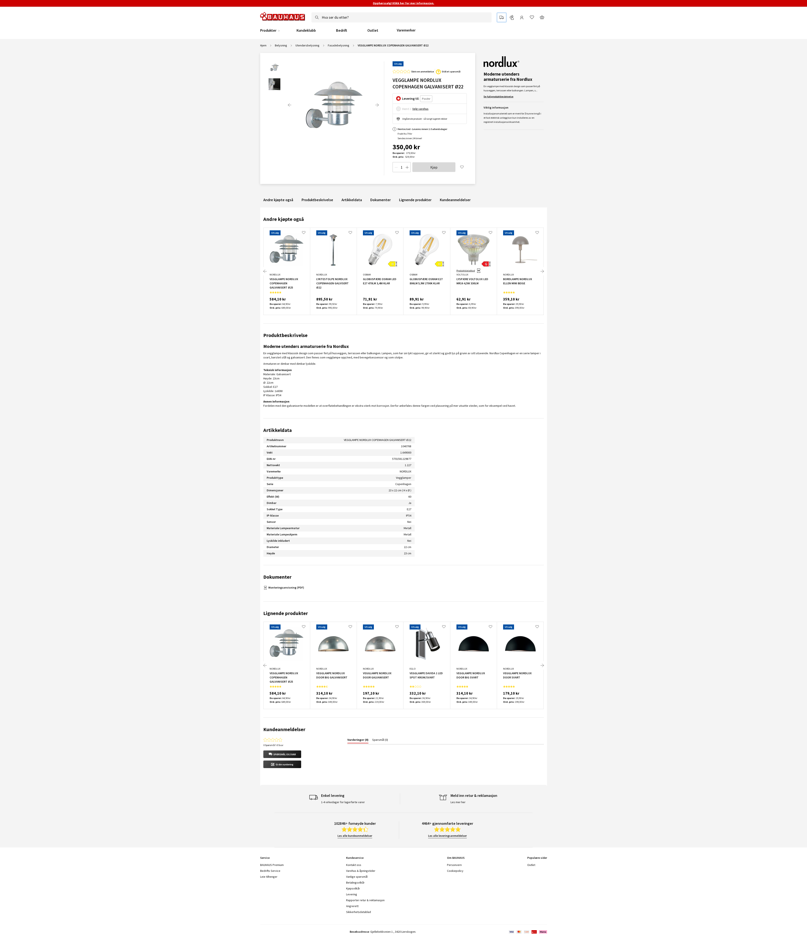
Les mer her (458, 802)
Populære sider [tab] (537, 858)
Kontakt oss (353, 865)
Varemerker (406, 30)
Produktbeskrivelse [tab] (285, 335)
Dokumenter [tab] (277, 577)
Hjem (263, 45)
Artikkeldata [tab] (277, 430)
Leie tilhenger (268, 877)
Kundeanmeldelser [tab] (284, 729)
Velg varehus (420, 109)
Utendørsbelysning (307, 45)
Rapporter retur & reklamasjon (365, 900)
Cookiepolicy (455, 871)
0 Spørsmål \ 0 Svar (273, 745)
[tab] (357, 740)
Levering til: (410, 98)
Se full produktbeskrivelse (498, 96)
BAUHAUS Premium (272, 865)
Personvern (454, 865)
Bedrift (341, 30)
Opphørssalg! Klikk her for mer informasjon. (403, 3)
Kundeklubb (306, 30)
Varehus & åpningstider (360, 871)
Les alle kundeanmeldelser (355, 836)
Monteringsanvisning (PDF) (286, 587)
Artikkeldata (352, 199)
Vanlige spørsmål (357, 877)
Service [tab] (265, 858)
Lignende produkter (415, 199)
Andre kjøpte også (278, 199)
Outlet (372, 30)
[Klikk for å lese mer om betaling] (527, 932)
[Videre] (377, 105)
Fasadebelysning (338, 45)
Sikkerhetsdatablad (358, 912)
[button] (282, 754)
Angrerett (352, 906)
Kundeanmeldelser (455, 199)
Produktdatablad (465, 270)
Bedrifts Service (270, 871)
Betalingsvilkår (355, 882)
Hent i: (406, 109)
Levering (351, 894)
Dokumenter (380, 199)
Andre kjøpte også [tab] (283, 219)
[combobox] (401, 17)
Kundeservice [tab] (355, 858)
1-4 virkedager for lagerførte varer (343, 802)
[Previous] (289, 105)
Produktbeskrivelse (317, 199)
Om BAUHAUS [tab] (456, 858)
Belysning (281, 45)
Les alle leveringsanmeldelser (447, 836)
